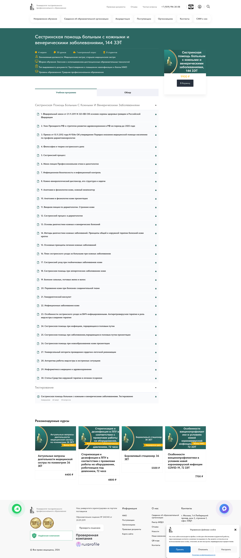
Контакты (184, 18)
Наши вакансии (159, 536)
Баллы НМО (69, 445)
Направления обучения (45, 18)
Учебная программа (66, 92)
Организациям (165, 18)
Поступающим (144, 18)
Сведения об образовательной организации (86, 18)
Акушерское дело (153, 445)
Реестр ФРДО (158, 522)
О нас (155, 508)
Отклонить (203, 549)
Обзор (127, 92)
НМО (124, 515)
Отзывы (134, 7)
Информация (129, 508)
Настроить (226, 549)
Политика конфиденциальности (203, 555)
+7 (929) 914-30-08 (170, 6)
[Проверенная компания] (87, 535)
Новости (155, 531)
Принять (180, 549)
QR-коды (155, 540)
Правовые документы (116, 7)
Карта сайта (127, 534)
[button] (235, 529)
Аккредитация (122, 18)
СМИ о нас (201, 18)
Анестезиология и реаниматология (102, 443)
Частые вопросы (150, 7)
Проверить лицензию (89, 527)
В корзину (185, 83)
